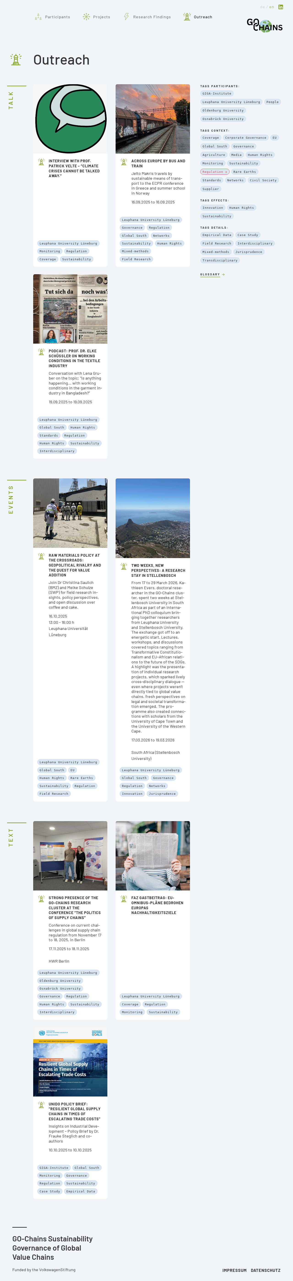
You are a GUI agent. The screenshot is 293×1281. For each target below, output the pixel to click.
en (271, 6)
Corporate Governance (245, 137)
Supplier (211, 189)
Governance (132, 227)
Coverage (48, 259)
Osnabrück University (60, 988)
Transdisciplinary (220, 260)
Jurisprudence (162, 793)
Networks (161, 235)
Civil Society (263, 180)
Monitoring (50, 251)
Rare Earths (82, 778)
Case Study (50, 1191)
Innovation (132, 793)
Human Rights (169, 243)
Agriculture (214, 155)
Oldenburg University (60, 980)
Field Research (136, 259)
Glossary (210, 274)
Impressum (234, 1270)
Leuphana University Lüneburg (68, 243)
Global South (134, 235)
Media (236, 155)
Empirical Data (80, 1191)
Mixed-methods (135, 251)
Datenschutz (266, 1270)
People (272, 102)
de (262, 6)
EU (73, 770)
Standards (49, 435)
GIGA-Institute (54, 1168)
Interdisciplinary (57, 451)
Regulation (76, 251)
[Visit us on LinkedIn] (280, 7)
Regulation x (215, 172)
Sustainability (76, 259)
